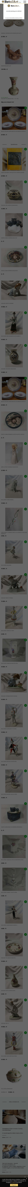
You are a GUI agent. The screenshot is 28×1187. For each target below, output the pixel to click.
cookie (13, 1182)
